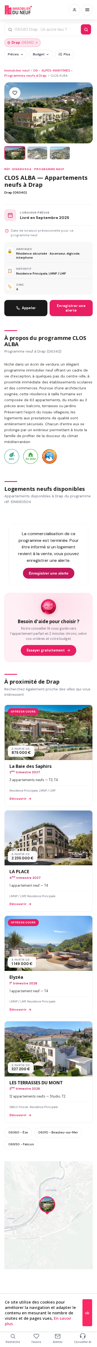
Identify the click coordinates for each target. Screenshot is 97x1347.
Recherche (13, 1342)
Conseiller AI (82, 1342)
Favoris (36, 1342)
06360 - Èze (18, 1132)
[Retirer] (36, 42)
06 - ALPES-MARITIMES (51, 70)
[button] (47, 1205)
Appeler (29, 308)
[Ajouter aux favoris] (14, 93)
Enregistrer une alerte (71, 308)
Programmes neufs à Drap (25, 75)
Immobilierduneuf (18, 10)
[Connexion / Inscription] (74, 9)
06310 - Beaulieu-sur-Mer (58, 1132)
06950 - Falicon (21, 1144)
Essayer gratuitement (46, 650)
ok (87, 1313)
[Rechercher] (86, 29)
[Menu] (87, 9)
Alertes (58, 1342)
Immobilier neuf (17, 70)
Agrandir (77, 1169)
